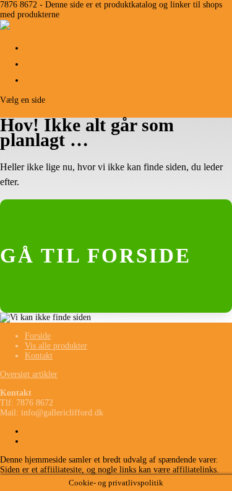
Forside (56, 46)
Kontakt (61, 78)
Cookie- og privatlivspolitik (73, 431)
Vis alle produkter (105, 62)
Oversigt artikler (29, 374)
